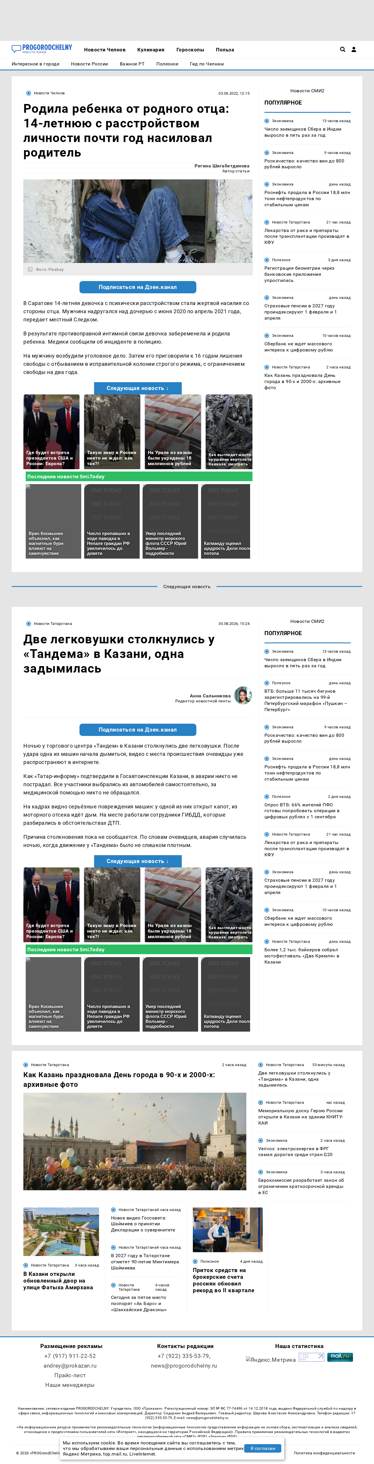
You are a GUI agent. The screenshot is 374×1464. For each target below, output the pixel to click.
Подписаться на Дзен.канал (138, 287)
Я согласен (263, 1448)
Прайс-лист (70, 1375)
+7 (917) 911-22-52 (70, 1356)
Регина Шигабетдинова (222, 166)
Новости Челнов (49, 93)
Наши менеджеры (70, 1385)
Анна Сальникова (210, 696)
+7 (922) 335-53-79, (184, 1356)
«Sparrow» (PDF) (223, 1436)
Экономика (282, 121)
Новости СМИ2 (307, 90)
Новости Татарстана (291, 222)
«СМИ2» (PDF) (194, 1436)
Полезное (281, 260)
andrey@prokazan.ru (70, 1365)
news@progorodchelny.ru (184, 1365)
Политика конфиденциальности (324, 1453)
